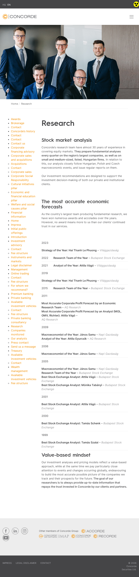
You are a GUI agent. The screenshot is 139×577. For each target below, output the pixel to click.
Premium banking (22, 293)
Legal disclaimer (21, 265)
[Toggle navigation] (131, 16)
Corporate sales (21, 172)
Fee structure (19, 253)
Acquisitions (19, 163)
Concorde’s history (23, 131)
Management (19, 269)
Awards (16, 119)
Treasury (16, 350)
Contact (16, 127)
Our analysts (19, 338)
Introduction (19, 237)
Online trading (20, 273)
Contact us (18, 143)
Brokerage (17, 123)
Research (17, 326)
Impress (16, 224)
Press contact (20, 342)
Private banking (21, 298)
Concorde (20, 17)
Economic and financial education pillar (23, 196)
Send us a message (23, 346)
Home (14, 103)
